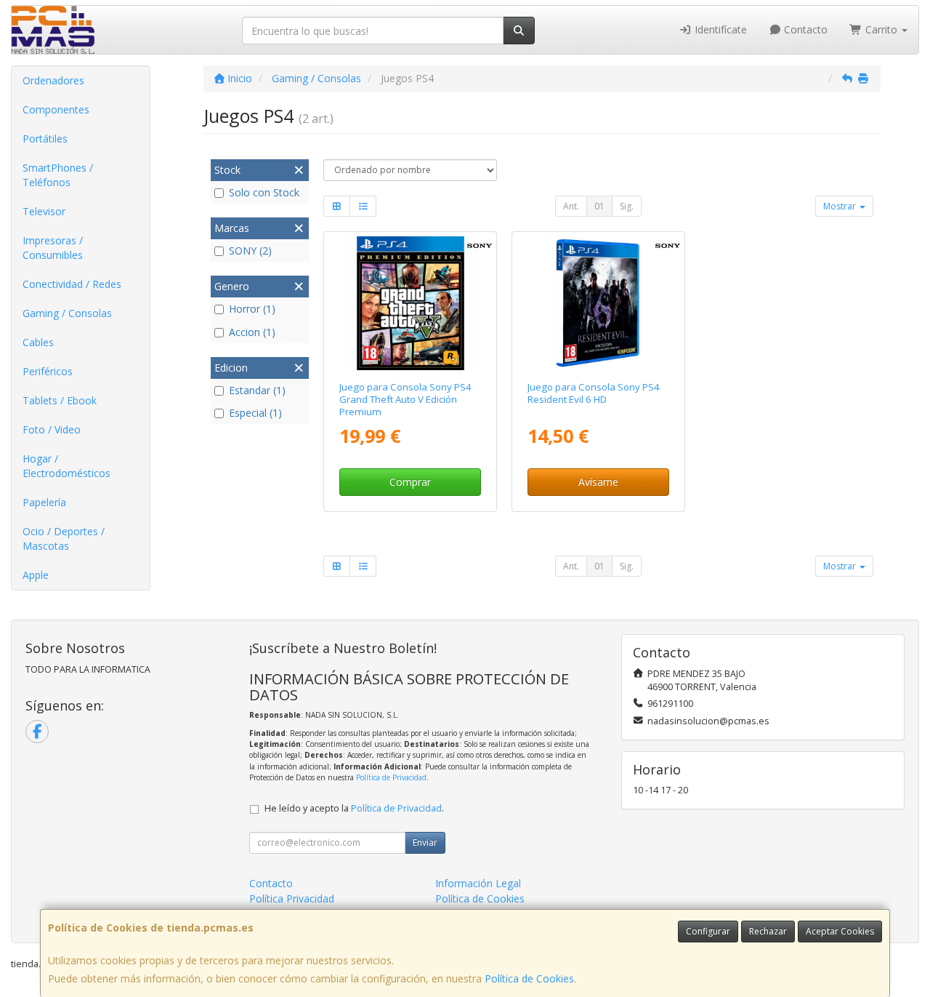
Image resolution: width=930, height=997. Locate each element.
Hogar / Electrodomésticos (66, 466)
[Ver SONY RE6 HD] (598, 303)
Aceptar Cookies (840, 931)
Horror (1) (252, 309)
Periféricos (48, 371)
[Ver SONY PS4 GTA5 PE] (410, 303)
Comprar (410, 482)
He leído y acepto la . (354, 808)
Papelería (44, 502)
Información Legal (478, 883)
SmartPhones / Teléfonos (58, 175)
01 (599, 206)
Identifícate (719, 29)
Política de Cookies (529, 978)
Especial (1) (255, 413)
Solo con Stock (264, 192)
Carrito (881, 29)
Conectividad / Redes (72, 284)
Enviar (425, 842)
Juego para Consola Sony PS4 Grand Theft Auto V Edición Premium (405, 399)
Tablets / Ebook (60, 400)
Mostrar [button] (840, 206)
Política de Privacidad (391, 777)
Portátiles (45, 138)
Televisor (44, 211)
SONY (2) (250, 250)
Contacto (804, 29)
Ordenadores (53, 80)
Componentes (56, 109)
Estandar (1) (257, 390)
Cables (38, 342)
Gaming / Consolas (67, 313)
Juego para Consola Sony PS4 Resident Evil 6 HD (593, 393)
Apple (36, 575)
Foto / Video (52, 429)
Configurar (708, 931)
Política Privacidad (291, 898)
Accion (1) (252, 332)
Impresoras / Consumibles (53, 247)
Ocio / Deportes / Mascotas (64, 538)
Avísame (598, 482)
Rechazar (768, 931)
